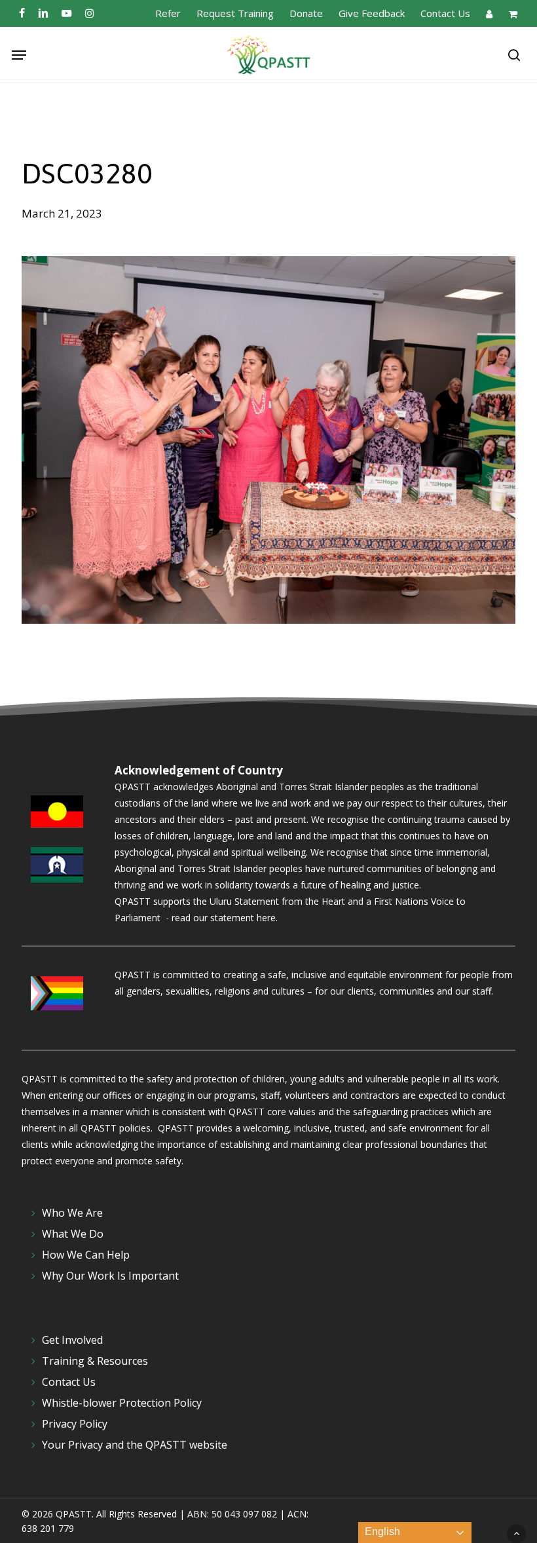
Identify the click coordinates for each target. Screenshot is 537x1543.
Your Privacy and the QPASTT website (134, 1445)
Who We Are (72, 1213)
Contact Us (69, 1382)
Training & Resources (95, 1361)
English (381, 1531)
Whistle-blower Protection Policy (122, 1403)
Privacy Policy (74, 1424)
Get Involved (72, 1340)
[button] (19, 55)
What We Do (72, 1234)
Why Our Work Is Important (110, 1275)
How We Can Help (86, 1255)
